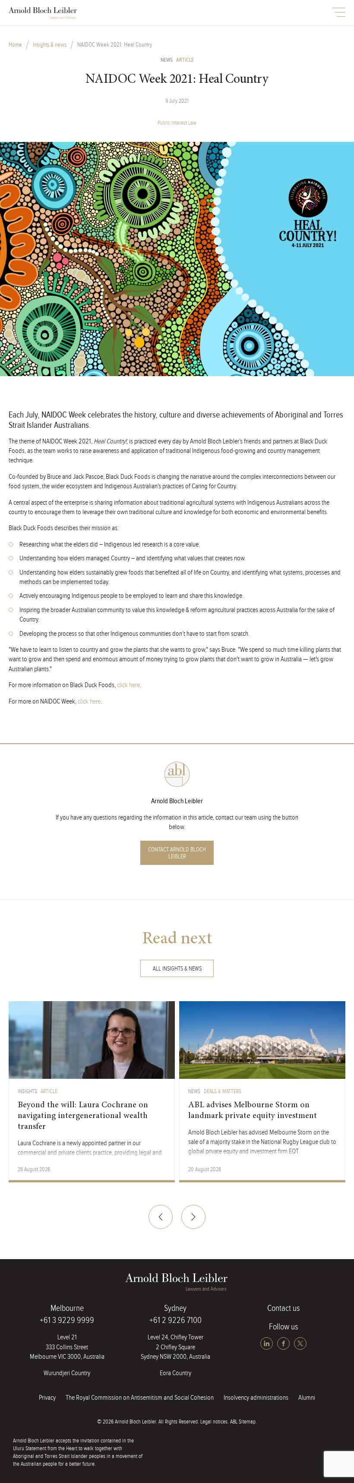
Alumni (306, 1398)
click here (128, 685)
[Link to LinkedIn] (267, 1343)
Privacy (47, 1398)
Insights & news (49, 44)
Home (15, 44)
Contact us (283, 1308)
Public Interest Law (177, 122)
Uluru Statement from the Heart (45, 1448)
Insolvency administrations (256, 1398)
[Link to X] (300, 1343)
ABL (43, 13)
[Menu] (338, 12)
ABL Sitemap (243, 1421)
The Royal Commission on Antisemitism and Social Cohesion (140, 1398)
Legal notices (214, 1421)
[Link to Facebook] (284, 1343)
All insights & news (177, 968)
